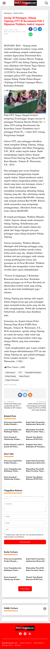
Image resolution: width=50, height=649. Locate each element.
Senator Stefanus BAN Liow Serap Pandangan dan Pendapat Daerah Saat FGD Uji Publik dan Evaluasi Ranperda (36, 406)
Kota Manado (17, 32)
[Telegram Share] (40, 29)
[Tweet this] (35, 29)
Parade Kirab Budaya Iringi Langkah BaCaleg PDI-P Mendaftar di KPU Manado (12, 405)
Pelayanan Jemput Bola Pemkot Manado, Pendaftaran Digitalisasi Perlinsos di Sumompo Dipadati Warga (13, 423)
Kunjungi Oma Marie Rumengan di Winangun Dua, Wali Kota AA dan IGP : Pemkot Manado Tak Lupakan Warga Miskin (36, 445)
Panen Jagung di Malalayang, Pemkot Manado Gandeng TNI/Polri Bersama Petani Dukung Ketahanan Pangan (14, 438)
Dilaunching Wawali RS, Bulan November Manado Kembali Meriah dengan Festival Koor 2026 (35, 431)
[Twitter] (25, 395)
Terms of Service (26, 643)
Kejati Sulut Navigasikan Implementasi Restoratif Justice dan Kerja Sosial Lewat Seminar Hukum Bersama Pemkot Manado (35, 423)
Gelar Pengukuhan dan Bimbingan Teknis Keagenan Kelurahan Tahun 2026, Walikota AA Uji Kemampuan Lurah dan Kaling (13, 431)
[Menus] (4, 3)
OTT (20, 372)
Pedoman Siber (7, 645)
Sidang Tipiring (24, 376)
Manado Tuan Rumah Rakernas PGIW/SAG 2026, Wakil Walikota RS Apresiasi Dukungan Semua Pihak (35, 438)
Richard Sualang (10, 376)
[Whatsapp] (31, 34)
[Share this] (31, 29)
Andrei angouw (10, 372)
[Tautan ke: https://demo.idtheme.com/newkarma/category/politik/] (44, 608)
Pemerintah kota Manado (33, 372)
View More (25, 588)
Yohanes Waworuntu (12, 380)
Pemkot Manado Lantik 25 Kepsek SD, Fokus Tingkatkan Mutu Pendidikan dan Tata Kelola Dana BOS (14, 445)
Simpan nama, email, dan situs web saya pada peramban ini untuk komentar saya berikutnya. (23, 536)
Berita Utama (8, 32)
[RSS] (30, 395)
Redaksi (18, 645)
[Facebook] (20, 395)
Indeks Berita (39, 643)
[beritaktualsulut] (25, 3)
